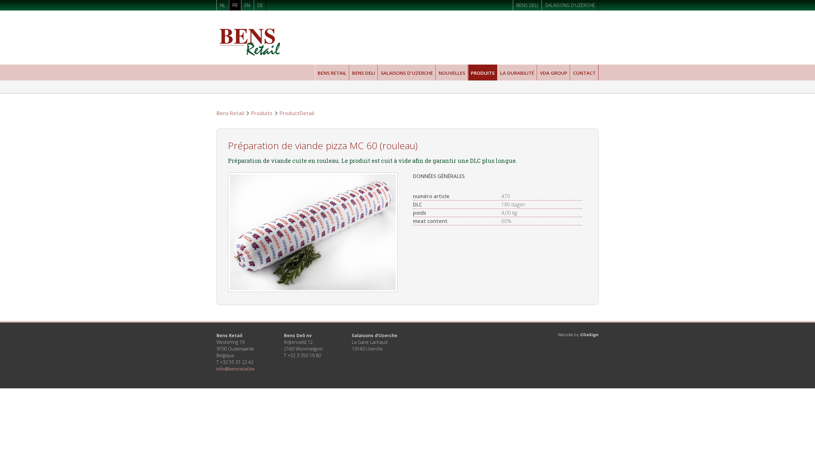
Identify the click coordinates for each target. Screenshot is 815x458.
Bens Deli (527, 5)
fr (234, 5)
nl (222, 5)
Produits (482, 73)
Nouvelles (452, 73)
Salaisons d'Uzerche (570, 5)
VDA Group (553, 73)
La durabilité (517, 73)
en (247, 5)
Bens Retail (332, 73)
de (260, 5)
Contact (584, 73)
